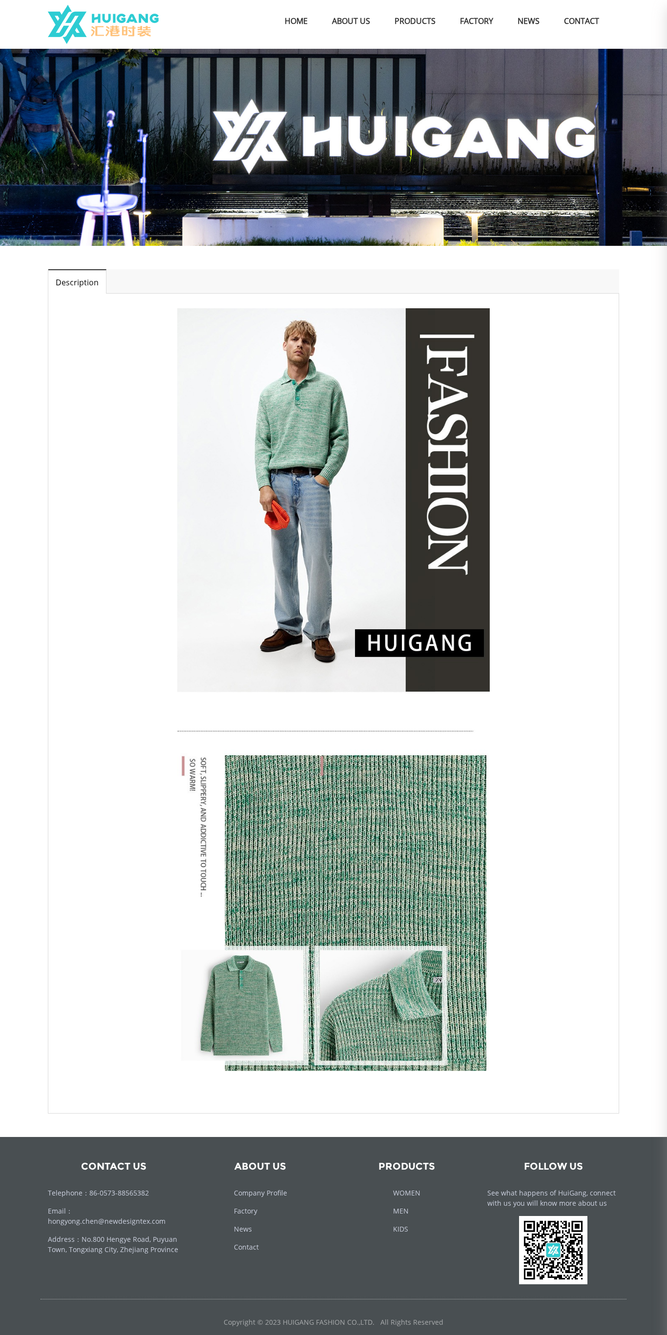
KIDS (400, 1229)
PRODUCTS (415, 21)
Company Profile (260, 1192)
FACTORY (476, 21)
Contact (246, 1247)
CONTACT (581, 21)
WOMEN (406, 1192)
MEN (401, 1210)
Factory (245, 1210)
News (243, 1229)
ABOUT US (351, 21)
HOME (296, 21)
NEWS (529, 21)
